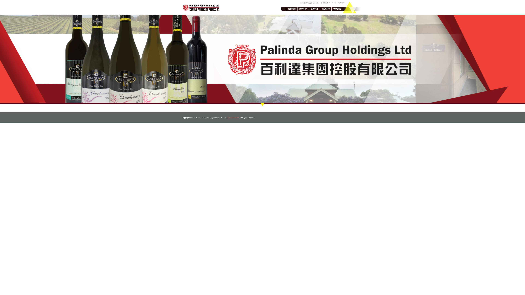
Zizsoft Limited (233, 117)
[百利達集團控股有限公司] (201, 7)
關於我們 (292, 9)
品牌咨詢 (326, 9)
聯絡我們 (337, 9)
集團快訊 (314, 9)
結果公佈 (303, 9)
